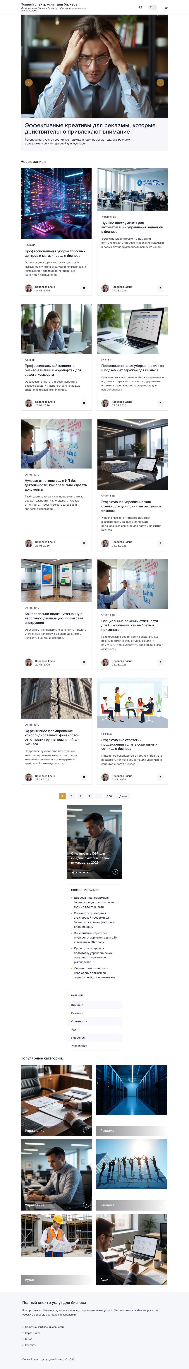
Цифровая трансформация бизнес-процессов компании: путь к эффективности (94, 902)
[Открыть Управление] (57, 1100)
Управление (108, 216)
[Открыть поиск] (141, 7)
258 (109, 796)
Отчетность (32, 474)
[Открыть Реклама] (132, 1100)
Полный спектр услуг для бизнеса (49, 4)
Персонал (78, 1037)
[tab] (73, 872)
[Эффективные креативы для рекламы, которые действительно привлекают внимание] (94, 83)
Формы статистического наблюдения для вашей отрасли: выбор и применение (94, 973)
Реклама (106, 733)
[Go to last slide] (29, 83)
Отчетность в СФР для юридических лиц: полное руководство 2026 (91, 858)
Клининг (30, 244)
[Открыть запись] (56, 231)
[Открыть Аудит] (57, 1249)
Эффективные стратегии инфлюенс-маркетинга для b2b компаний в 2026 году (95, 937)
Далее (123, 796)
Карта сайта (32, 1332)
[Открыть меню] (166, 7)
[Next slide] (160, 83)
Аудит (75, 1029)
